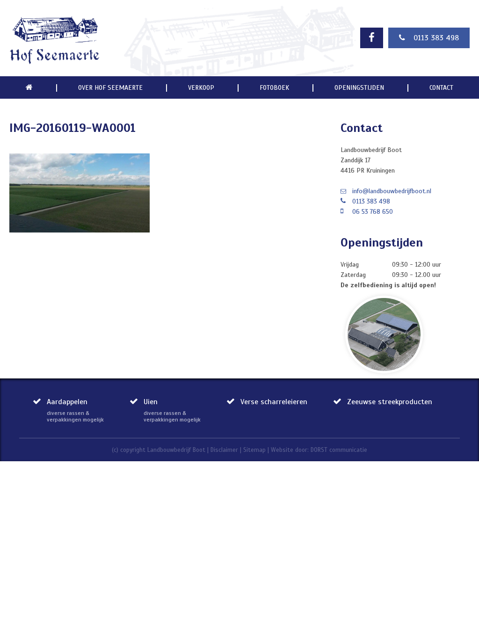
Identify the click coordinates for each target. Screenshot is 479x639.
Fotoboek (274, 88)
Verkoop (201, 88)
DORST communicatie (339, 450)
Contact (441, 88)
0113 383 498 (436, 38)
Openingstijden (359, 88)
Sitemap (254, 450)
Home (29, 87)
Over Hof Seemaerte (110, 88)
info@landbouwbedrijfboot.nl (391, 191)
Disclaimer (224, 450)
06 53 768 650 (372, 212)
